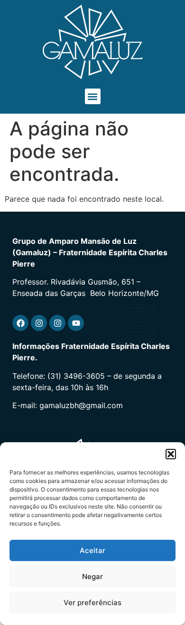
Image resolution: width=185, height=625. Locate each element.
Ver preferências (92, 602)
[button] (171, 454)
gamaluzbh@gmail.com (81, 405)
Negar (92, 576)
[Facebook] (20, 323)
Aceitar (92, 550)
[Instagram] (39, 323)
